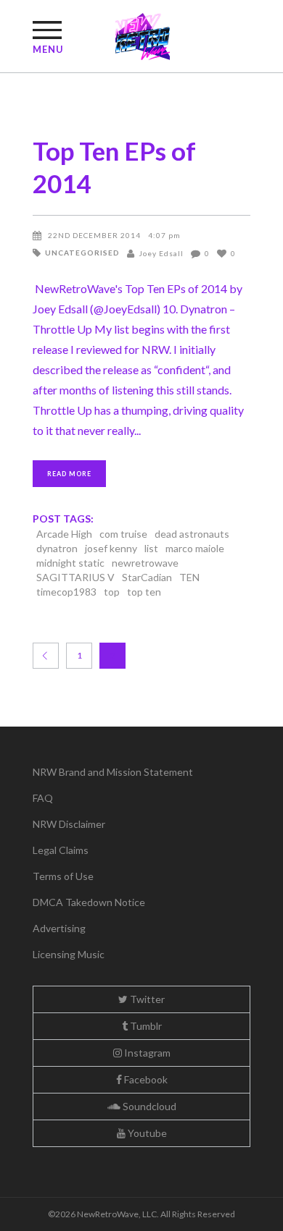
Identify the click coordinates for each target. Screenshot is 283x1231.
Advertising (59, 928)
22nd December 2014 (94, 235)
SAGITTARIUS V (75, 577)
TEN (189, 577)
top (112, 591)
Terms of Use (63, 876)
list (151, 548)
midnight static (70, 563)
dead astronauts (192, 534)
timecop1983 (66, 591)
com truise (123, 534)
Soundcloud (148, 1106)
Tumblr (145, 1026)
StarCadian (147, 577)
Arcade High (64, 534)
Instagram (146, 1052)
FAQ (43, 798)
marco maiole (194, 548)
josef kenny (111, 548)
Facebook (145, 1079)
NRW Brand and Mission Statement (113, 772)
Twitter (146, 999)
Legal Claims (61, 850)
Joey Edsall (161, 253)
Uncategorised (82, 252)
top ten (144, 591)
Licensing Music (68, 954)
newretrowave (145, 563)
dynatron (57, 548)
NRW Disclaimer (69, 824)
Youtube (146, 1133)
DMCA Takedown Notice (89, 902)
